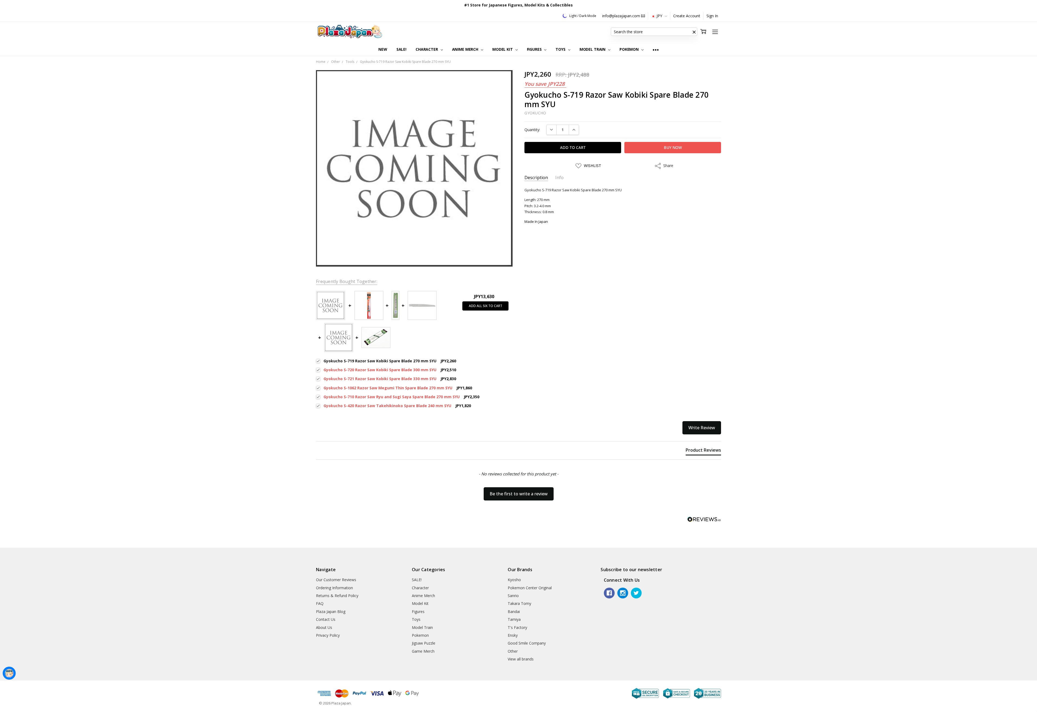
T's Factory (517, 627)
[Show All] (655, 49)
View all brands (521, 659)
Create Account (686, 15)
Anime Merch (465, 49)
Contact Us (325, 619)
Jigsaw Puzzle (423, 643)
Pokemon (629, 49)
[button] (694, 32)
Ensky (513, 635)
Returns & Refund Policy (337, 595)
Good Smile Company (527, 643)
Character (427, 49)
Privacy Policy (328, 635)
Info (559, 177)
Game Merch (423, 651)
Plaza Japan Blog (330, 611)
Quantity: (532, 129)
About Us (324, 627)
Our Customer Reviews (336, 579)
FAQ (320, 603)
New (382, 49)
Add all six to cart (485, 306)
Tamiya (514, 619)
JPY (659, 15)
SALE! (401, 49)
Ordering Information (334, 587)
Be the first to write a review (519, 494)
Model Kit (503, 49)
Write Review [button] (701, 428)
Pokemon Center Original (530, 587)
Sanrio (513, 595)
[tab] (703, 451)
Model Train (593, 49)
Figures (535, 49)
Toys (560, 49)
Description (536, 177)
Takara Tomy (519, 603)
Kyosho (514, 579)
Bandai (514, 611)
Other (513, 651)
